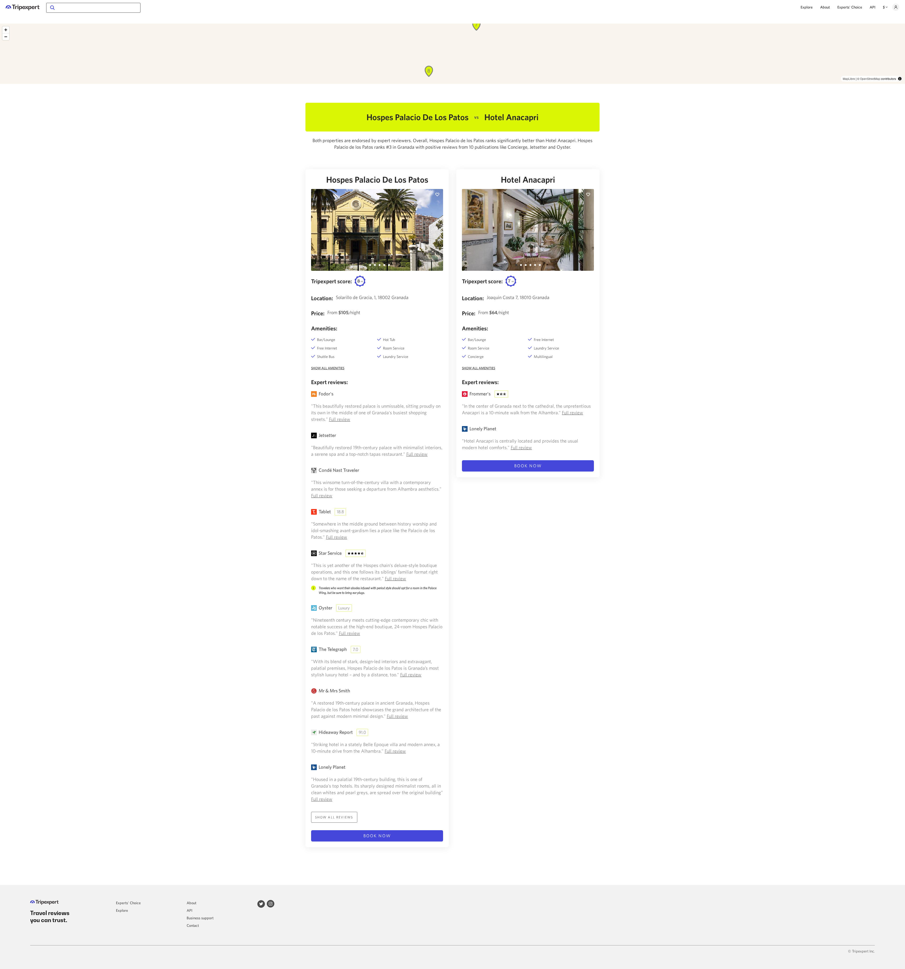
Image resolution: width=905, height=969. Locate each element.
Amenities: (324, 328)
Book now (377, 835)
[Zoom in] (5, 29)
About (825, 7)
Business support (200, 918)
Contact (193, 925)
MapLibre (849, 79)
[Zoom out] (5, 36)
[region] (452, 54)
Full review (339, 419)
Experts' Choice (849, 7)
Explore (807, 7)
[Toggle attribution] (900, 79)
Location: (322, 298)
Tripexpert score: (331, 281)
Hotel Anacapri (528, 179)
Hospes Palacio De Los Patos (377, 179)
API (872, 7)
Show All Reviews (334, 817)
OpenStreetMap (870, 79)
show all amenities (327, 368)
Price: (318, 313)
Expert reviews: (329, 382)
